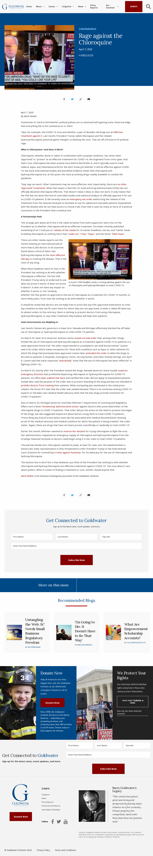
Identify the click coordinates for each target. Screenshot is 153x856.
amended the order (96, 353)
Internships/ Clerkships (51, 809)
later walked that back (53, 377)
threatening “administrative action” (60, 406)
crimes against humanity (68, 452)
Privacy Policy (43, 850)
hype (91, 233)
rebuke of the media (65, 230)
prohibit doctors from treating (37, 385)
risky (83, 233)
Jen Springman (34, 647)
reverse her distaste (74, 431)
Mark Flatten (87, 55)
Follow (45, 821)
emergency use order (80, 199)
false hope (118, 233)
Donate (133, 6)
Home (29, 6)
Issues (52, 6)
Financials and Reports (51, 806)
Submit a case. (132, 701)
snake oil (73, 233)
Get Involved (110, 6)
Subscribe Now (76, 560)
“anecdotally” (65, 360)
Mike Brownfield (85, 645)
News (80, 6)
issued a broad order (86, 337)
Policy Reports (94, 6)
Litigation (66, 6)
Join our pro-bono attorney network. (129, 712)
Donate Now (52, 702)
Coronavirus (87, 29)
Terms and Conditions (65, 850)
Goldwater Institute (136, 642)
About (39, 6)
